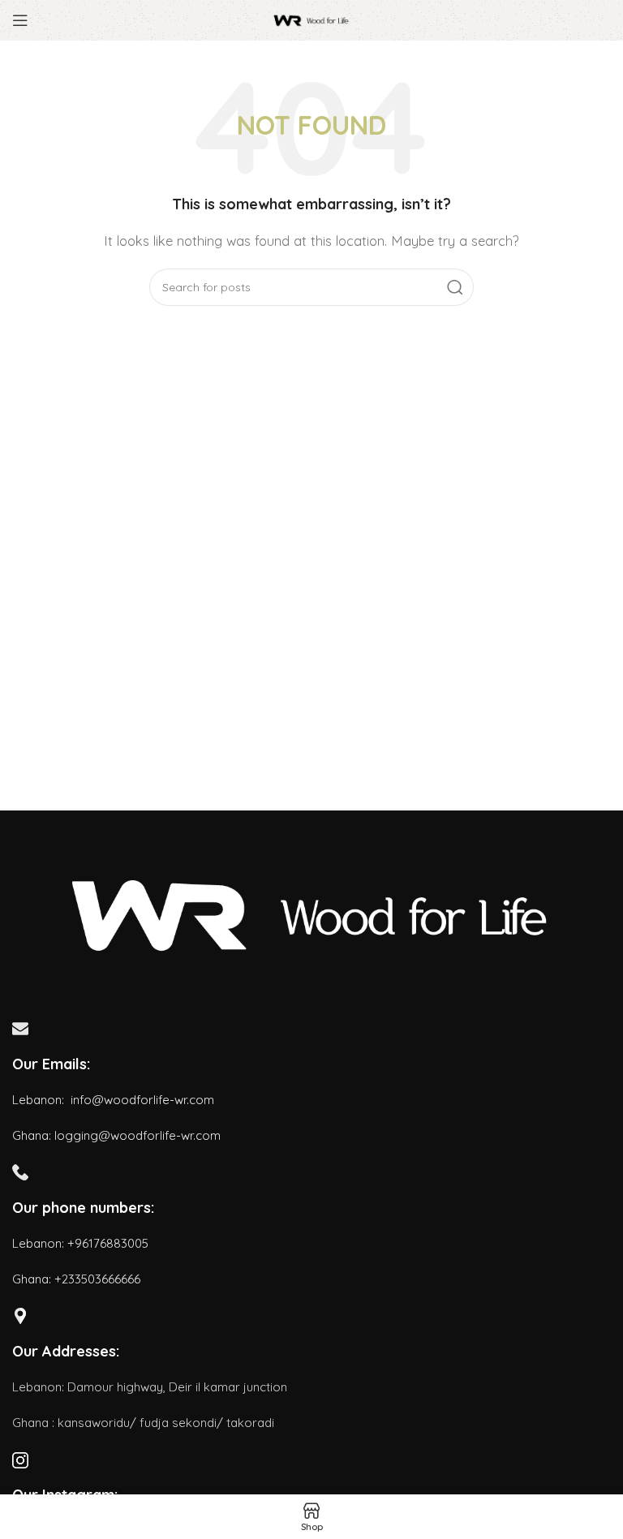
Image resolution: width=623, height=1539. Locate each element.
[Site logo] (311, 19)
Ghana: (31, 1279)
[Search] (455, 287)
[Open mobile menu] (20, 20)
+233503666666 (97, 1279)
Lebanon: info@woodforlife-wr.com (113, 1099)
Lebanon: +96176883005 (80, 1243)
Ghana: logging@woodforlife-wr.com (116, 1135)
